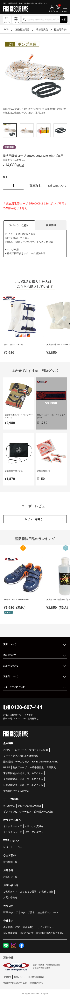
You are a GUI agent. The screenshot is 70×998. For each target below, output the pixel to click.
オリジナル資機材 (34, 826)
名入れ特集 (9, 805)
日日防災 (51, 767)
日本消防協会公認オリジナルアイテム (23, 785)
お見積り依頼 (46, 891)
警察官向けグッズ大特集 (16, 790)
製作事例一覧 (10, 862)
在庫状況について (57, 185)
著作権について (36, 983)
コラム (18, 847)
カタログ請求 (28, 912)
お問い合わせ (10, 897)
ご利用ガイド (10, 891)
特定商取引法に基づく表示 (50, 933)
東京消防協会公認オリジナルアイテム (23, 773)
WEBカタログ (10, 912)
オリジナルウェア (12, 826)
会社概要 (8, 927)
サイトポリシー (45, 927)
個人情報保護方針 (36, 977)
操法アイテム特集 (38, 750)
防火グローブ (20, 767)
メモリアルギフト (34, 832)
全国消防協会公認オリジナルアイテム (23, 779)
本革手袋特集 (37, 767)
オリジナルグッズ (12, 832)
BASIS (6, 767)
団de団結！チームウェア (16, 761)
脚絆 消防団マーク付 (13, 344)
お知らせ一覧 (10, 877)
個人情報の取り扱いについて (18, 933)
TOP (6, 29)
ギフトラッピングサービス (17, 811)
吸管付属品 (42, 29)
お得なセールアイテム (15, 750)
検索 (63, 19)
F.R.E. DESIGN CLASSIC (45, 761)
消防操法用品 (22, 29)
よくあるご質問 (28, 891)
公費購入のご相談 (43, 811)
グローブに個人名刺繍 (29, 805)
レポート (8, 847)
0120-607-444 (26, 707)
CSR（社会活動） (24, 927)
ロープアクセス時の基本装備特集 (20, 755)
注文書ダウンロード (48, 912)
